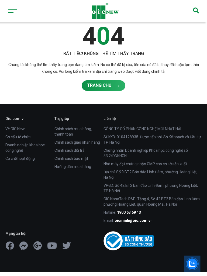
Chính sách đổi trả (69, 150)
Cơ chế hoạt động (20, 158)
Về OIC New (15, 129)
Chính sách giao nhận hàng (77, 142)
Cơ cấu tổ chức (17, 137)
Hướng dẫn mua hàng (72, 166)
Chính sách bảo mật (71, 158)
